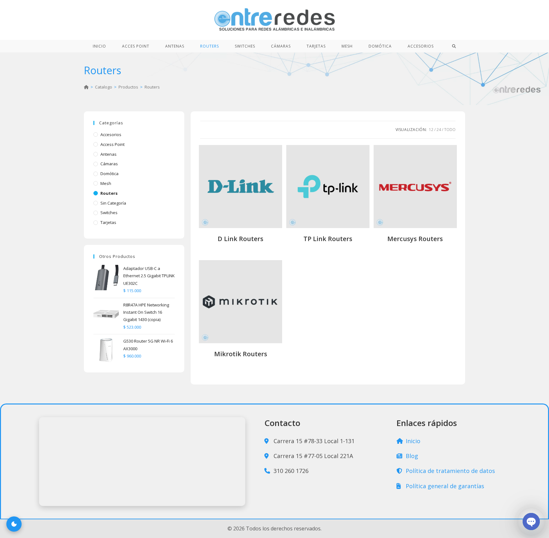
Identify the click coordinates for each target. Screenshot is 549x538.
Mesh (105, 183)
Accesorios (110, 134)
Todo (450, 129)
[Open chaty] (531, 521)
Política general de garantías (444, 486)
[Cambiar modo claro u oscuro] (14, 524)
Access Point (112, 144)
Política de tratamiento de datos (449, 471)
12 (431, 129)
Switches (109, 212)
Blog (411, 456)
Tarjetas (108, 222)
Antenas (108, 154)
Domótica (109, 173)
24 (439, 129)
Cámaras (109, 164)
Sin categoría (113, 203)
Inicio (412, 441)
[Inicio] (86, 87)
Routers (152, 87)
